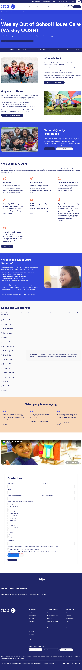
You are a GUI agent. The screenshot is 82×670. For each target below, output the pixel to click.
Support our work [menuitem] (52, 609)
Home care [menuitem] (31, 621)
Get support (26, 6)
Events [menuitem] (67, 621)
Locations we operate (61, 49)
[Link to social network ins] (79, 663)
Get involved (35, 6)
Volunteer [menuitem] (68, 615)
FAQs (79, 49)
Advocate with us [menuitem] (70, 618)
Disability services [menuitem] (33, 613)
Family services (17, 11)
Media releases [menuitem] (32, 639)
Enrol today (7, 246)
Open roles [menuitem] (68, 613)
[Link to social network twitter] (68, 663)
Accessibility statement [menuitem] (48, 663)
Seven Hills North (8, 373)
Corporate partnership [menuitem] (52, 621)
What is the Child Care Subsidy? (19, 49)
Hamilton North (7, 329)
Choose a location (8, 320)
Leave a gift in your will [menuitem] (52, 615)
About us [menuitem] (31, 628)
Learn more (49, 148)
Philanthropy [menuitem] (50, 618)
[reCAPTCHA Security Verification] (15, 555)
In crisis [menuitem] (49, 628)
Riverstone (6, 368)
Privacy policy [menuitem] (37, 663)
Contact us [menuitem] (65, 6)
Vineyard (5, 386)
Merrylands (6, 342)
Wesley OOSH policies (64, 148)
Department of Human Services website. (26, 294)
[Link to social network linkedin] (75, 663)
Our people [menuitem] (31, 634)
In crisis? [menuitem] (59, 6)
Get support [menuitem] (32, 609)
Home (2, 11)
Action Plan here (21, 658)
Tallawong (5, 381)
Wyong (4, 390)
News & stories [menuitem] (32, 637)
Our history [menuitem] (31, 631)
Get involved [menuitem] (70, 609)
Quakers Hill (6, 364)
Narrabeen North (8, 346)
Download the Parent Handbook (12, 115)
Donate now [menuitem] (50, 613)
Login (78, 1)
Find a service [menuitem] (32, 624)
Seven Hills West (8, 377)
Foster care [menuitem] (31, 618)
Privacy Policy (54, 551)
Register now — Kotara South (54, 82)
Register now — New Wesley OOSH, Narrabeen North (17, 41)
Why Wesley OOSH (7, 49)
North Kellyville (7, 351)
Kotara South (6, 337)
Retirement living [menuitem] (32, 615)
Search (72, 1)
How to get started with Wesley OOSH (37, 49)
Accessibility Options (50, 1)
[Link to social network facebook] (64, 663)
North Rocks (6, 355)
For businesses (51, 6)
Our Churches (36, 1)
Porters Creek (7, 359)
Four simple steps (51, 49)
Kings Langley (7, 333)
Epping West (6, 324)
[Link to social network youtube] (71, 663)
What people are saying (72, 49)
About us (43, 6)
